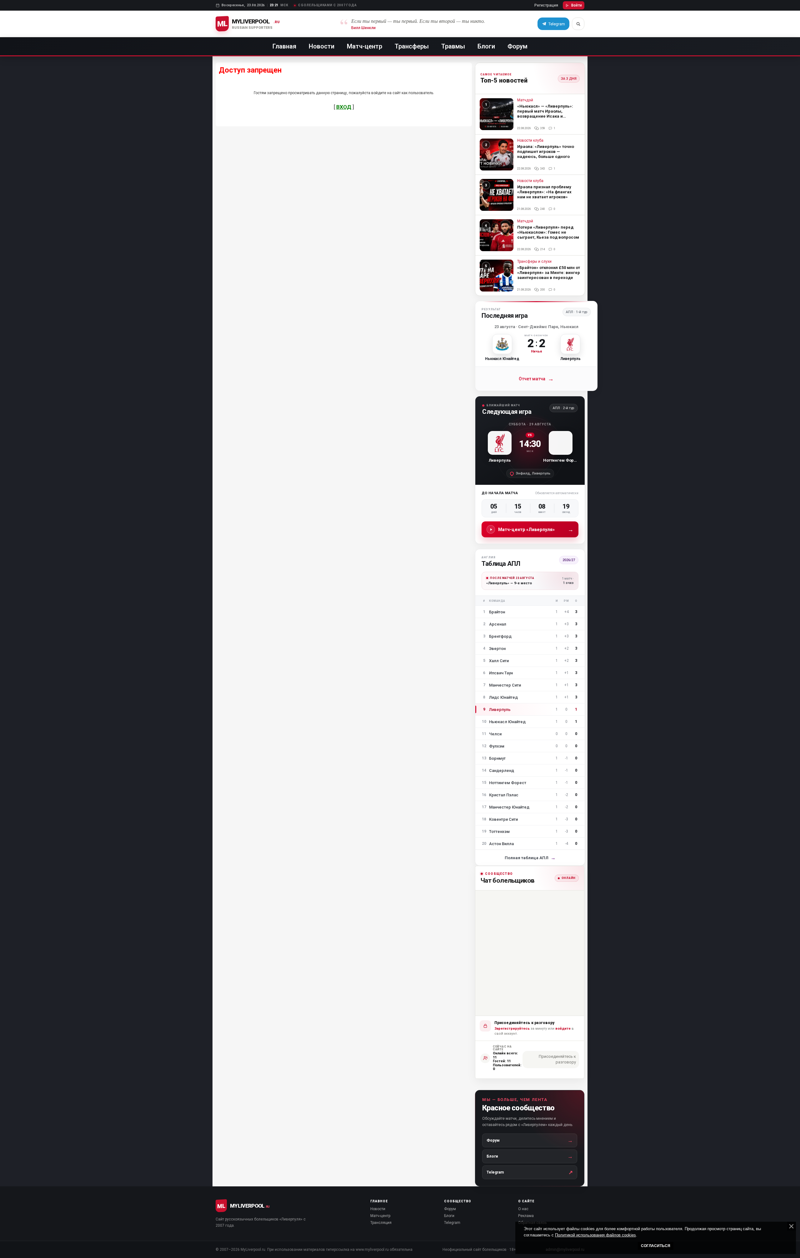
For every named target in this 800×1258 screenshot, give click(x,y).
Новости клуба (530, 141)
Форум (518, 46)
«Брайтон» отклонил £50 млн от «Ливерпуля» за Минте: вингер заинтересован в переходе (548, 272)
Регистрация (546, 5)
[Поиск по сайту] (578, 24)
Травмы (453, 46)
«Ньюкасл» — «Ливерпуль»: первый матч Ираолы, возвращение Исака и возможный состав (545, 114)
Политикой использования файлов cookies (595, 1235)
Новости (321, 46)
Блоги (486, 46)
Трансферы (412, 46)
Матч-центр (364, 46)
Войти (576, 5)
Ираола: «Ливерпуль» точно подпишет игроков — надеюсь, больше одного (545, 151)
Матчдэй (525, 100)
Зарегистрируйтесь (512, 1029)
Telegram (452, 1222)
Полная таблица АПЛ (530, 858)
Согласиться (655, 1246)
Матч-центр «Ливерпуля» (535, 529)
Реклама (526, 1216)
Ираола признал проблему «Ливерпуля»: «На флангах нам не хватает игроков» (544, 192)
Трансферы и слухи (534, 262)
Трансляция (381, 1222)
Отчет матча (536, 379)
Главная (284, 46)
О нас (523, 1209)
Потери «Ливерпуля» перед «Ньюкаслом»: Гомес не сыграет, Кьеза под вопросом (548, 232)
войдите (563, 1029)
